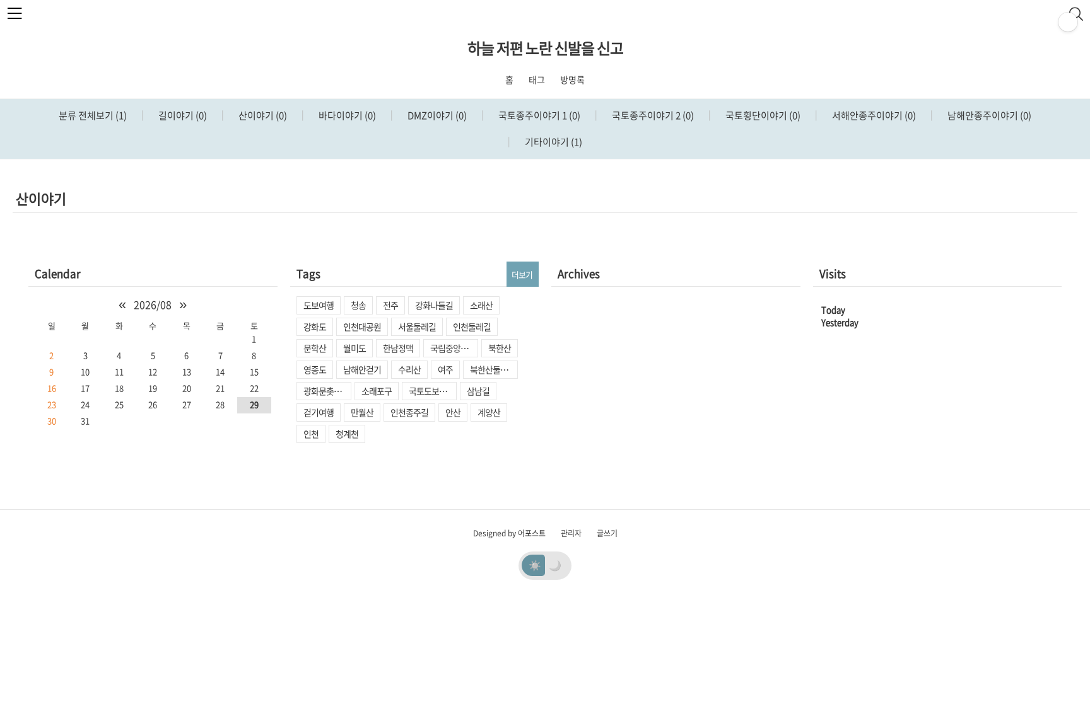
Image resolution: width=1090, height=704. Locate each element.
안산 (452, 412)
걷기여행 (318, 412)
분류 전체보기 (93, 115)
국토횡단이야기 (762, 115)
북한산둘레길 (492, 369)
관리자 (571, 533)
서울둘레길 (417, 326)
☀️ (535, 564)
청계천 (347, 433)
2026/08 (153, 304)
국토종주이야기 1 (538, 115)
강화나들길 (434, 305)
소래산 (481, 305)
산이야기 (262, 115)
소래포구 (376, 390)
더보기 (522, 274)
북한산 (499, 348)
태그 (537, 79)
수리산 (409, 369)
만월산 (362, 412)
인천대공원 (362, 326)
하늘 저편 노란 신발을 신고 (545, 48)
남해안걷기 (362, 369)
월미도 (354, 348)
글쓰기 (607, 533)
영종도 (314, 369)
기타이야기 (552, 142)
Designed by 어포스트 (509, 533)
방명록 (572, 79)
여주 (445, 369)
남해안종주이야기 (988, 115)
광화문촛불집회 (327, 390)
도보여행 (318, 305)
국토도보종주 (431, 390)
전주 (390, 305)
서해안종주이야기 (873, 115)
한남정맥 (398, 348)
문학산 (314, 348)
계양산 (489, 412)
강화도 (314, 326)
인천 (311, 433)
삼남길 (478, 390)
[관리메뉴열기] (1067, 22)
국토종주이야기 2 (652, 115)
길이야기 (181, 115)
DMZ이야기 (436, 115)
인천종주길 (409, 412)
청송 (358, 305)
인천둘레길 (472, 326)
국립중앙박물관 (454, 348)
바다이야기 (346, 115)
